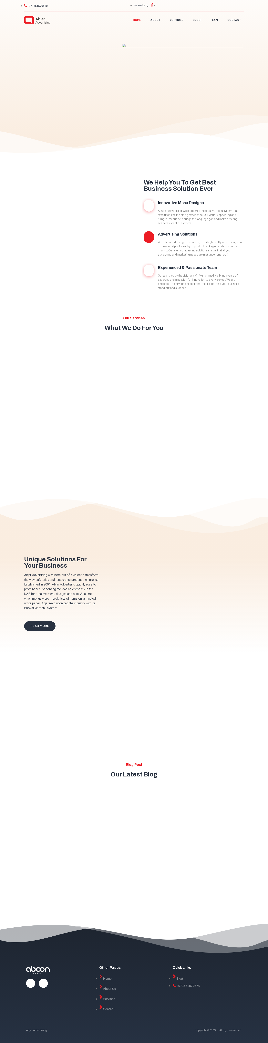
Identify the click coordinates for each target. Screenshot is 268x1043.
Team (214, 20)
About (155, 20)
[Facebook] (30, 983)
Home (137, 20)
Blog (197, 20)
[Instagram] (43, 983)
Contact (234, 20)
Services (176, 20)
